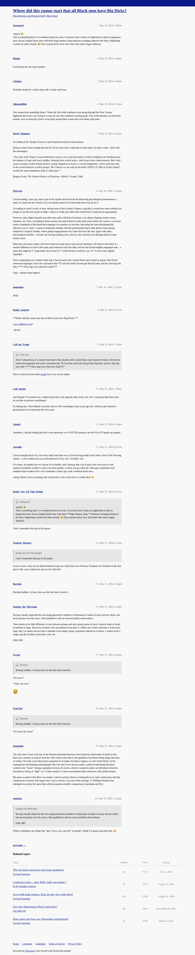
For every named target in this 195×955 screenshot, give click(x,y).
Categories (27, 944)
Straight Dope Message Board (16, 3)
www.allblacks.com (22, 324)
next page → (19, 845)
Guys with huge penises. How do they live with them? (43, 894)
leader (43, 374)
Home (16, 944)
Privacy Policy (75, 944)
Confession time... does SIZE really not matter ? (40, 882)
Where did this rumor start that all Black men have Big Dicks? (70, 10)
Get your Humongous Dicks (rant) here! (35, 906)
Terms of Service (57, 944)
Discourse (30, 951)
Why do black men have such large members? (38, 869)
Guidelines (40, 944)
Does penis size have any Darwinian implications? (41, 918)
